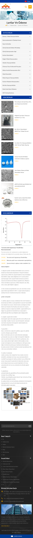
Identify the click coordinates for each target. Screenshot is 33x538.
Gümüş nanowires (7, 461)
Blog (4, 449)
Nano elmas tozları (8, 471)
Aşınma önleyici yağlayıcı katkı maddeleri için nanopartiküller (18, 263)
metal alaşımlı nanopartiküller (11, 78)
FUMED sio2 (6, 474)
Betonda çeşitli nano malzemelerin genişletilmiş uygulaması (19, 260)
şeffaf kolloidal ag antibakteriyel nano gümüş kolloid (23, 185)
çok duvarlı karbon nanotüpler (11, 479)
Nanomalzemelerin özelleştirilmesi (12, 40)
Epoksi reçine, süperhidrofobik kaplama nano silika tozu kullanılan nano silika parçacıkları (23, 199)
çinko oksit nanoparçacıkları (10, 466)
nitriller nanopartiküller (9, 85)
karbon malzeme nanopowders (11, 81)
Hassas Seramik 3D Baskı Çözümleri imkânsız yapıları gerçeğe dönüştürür (22, 158)
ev (7, 25)
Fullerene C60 (6, 464)
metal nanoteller (7, 74)
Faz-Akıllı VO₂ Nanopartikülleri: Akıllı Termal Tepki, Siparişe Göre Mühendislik (23, 144)
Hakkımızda (13, 25)
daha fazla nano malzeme (9, 89)
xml (4, 454)
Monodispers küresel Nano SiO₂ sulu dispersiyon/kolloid (23, 103)
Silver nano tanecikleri (9, 469)
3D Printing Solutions (8, 93)
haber (4, 444)
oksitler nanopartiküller (9, 62)
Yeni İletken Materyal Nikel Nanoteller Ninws (22, 171)
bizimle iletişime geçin (8, 447)
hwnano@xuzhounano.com (16, 501)
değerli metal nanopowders (10, 59)
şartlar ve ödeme (22, 25)
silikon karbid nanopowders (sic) (11, 70)
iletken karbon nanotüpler (10, 477)
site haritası (6, 452)
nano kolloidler (7, 44)
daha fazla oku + (5, 526)
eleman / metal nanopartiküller (11, 36)
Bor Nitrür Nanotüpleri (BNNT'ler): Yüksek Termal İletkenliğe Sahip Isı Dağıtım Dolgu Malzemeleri (22, 130)
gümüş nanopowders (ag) (9, 51)
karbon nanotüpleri (8, 55)
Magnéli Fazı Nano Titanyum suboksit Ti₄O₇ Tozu (22, 116)
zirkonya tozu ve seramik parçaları (12, 66)
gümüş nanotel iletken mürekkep (11, 47)
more (16, 106)
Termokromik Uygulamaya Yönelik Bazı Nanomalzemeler (12, 248)
